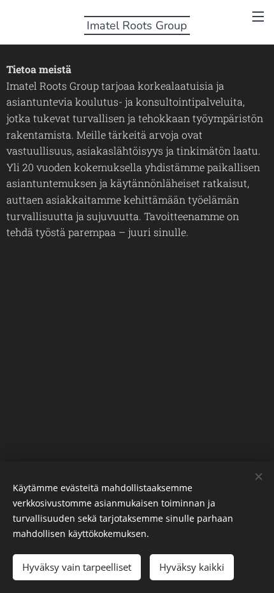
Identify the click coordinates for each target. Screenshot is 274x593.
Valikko (258, 16)
